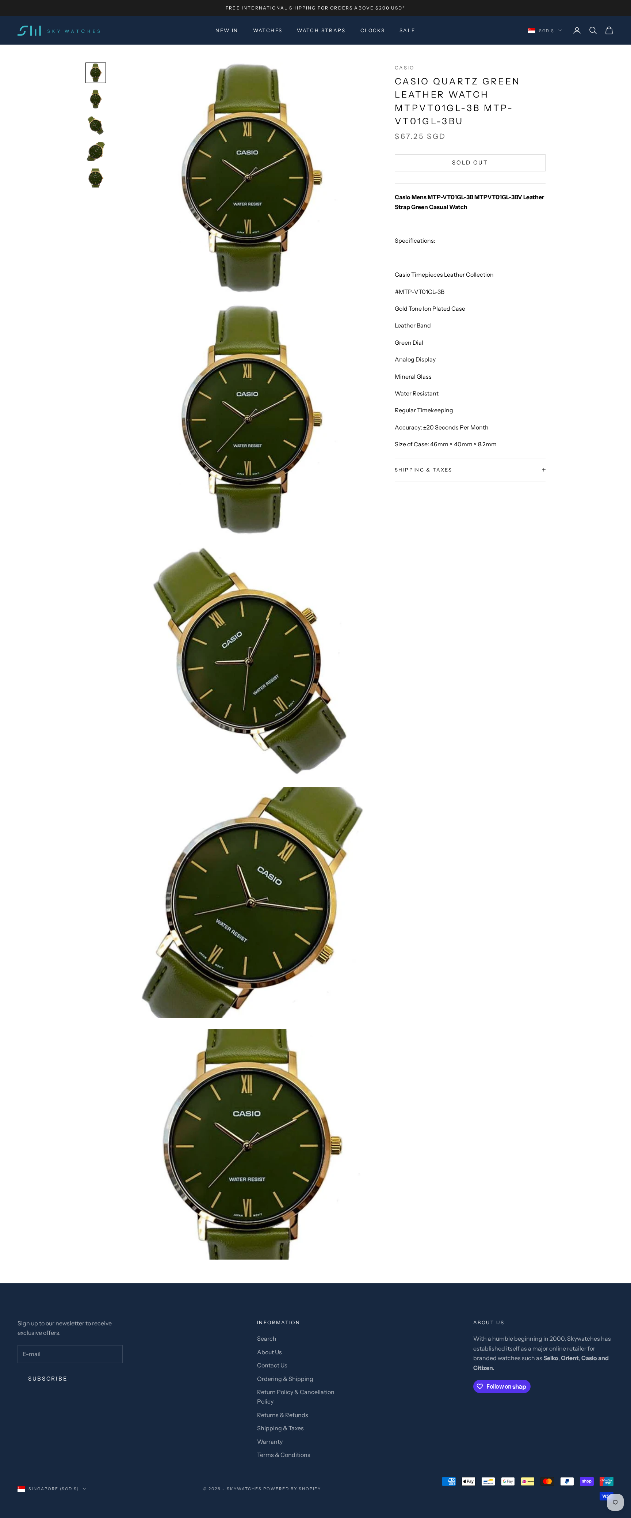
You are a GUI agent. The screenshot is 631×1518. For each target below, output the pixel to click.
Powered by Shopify (292, 1488)
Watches (268, 30)
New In (226, 30)
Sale (407, 30)
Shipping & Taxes (280, 1428)
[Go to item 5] (95, 178)
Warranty (270, 1441)
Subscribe (48, 1378)
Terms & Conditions (283, 1454)
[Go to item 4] (95, 151)
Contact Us (272, 1365)
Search (266, 1338)
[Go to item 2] (95, 99)
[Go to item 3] (95, 125)
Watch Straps (321, 30)
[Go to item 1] (95, 73)
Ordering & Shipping (285, 1378)
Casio (404, 68)
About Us (269, 1352)
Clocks (372, 30)
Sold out (470, 162)
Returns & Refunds (282, 1415)
